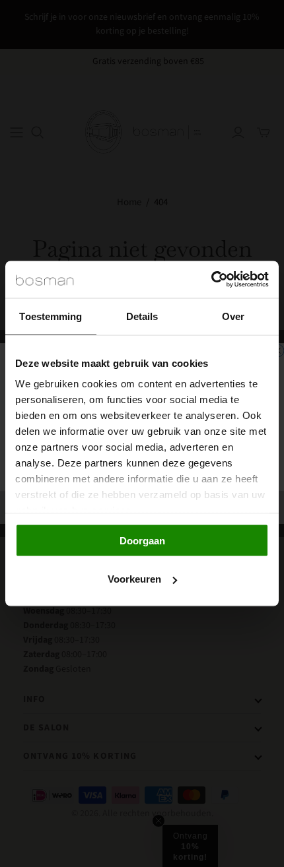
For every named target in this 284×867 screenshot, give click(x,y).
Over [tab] (233, 315)
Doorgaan (142, 540)
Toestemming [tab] (50, 315)
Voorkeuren (134, 579)
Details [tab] (142, 315)
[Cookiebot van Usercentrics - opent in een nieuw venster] (211, 279)
